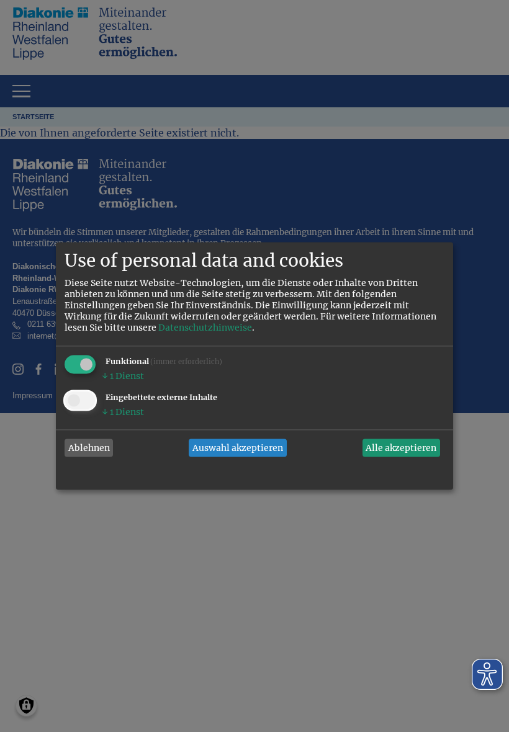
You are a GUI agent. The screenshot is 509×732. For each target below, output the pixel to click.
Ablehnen (89, 447)
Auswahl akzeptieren (237, 447)
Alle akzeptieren (401, 447)
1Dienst (123, 376)
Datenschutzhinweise (205, 328)
